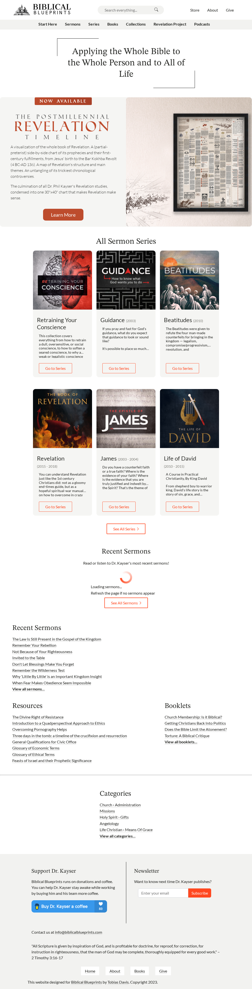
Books (139, 971)
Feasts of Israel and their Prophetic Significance (52, 760)
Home (90, 971)
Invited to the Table (28, 657)
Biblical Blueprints (86, 982)
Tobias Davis (118, 982)
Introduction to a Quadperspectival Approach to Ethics (58, 723)
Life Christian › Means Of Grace (126, 829)
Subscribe (199, 893)
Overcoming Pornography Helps (39, 729)
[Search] (156, 10)
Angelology (109, 823)
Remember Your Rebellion (34, 645)
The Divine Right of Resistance (37, 717)
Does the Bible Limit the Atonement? (196, 729)
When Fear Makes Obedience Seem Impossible (51, 682)
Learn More (63, 215)
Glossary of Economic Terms (36, 748)
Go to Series (55, 368)
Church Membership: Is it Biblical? (193, 717)
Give (163, 971)
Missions (107, 811)
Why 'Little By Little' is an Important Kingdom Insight (57, 676)
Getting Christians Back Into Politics (195, 723)
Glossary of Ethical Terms (33, 754)
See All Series (124, 528)
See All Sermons (124, 602)
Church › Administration (120, 804)
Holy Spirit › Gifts (114, 817)
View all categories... (118, 836)
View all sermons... (28, 689)
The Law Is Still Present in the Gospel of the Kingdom (56, 639)
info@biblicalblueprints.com (78, 932)
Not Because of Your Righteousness (42, 651)
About (115, 971)
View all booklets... (181, 741)
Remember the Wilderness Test (38, 670)
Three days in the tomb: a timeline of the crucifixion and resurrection (69, 735)
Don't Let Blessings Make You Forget (43, 664)
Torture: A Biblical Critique (187, 735)
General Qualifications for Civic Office (44, 741)
